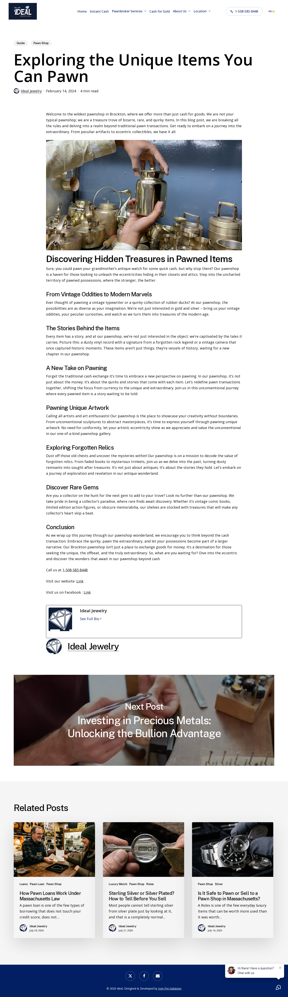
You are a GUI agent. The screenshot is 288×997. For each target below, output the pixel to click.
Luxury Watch (118, 884)
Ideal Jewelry (31, 91)
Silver (219, 884)
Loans (24, 884)
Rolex (150, 884)
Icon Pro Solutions (169, 988)
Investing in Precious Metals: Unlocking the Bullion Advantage (144, 720)
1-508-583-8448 (75, 570)
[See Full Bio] (100, 619)
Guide (21, 43)
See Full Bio (89, 618)
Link (79, 581)
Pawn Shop (41, 43)
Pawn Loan (37, 884)
